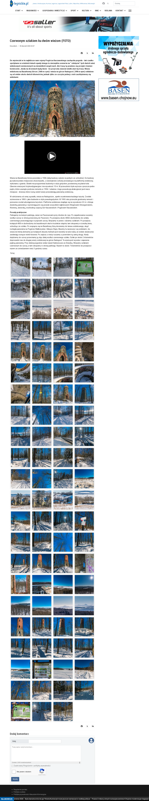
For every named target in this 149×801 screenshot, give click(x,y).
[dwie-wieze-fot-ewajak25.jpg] (20, 379)
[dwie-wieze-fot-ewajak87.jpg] (63, 696)
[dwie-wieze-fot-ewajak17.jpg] (20, 336)
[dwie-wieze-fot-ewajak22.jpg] (42, 358)
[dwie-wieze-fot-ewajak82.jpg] (42, 675)
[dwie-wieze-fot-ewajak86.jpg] (42, 696)
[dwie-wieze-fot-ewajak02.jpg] (42, 252)
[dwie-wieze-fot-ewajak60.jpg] (84, 548)
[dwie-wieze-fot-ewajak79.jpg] (63, 654)
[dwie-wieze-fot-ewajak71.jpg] (63, 612)
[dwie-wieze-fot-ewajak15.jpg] (63, 315)
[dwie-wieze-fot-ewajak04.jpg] (84, 252)
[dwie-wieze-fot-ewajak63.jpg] (63, 569)
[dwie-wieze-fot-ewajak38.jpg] (42, 442)
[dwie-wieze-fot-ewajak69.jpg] (20, 612)
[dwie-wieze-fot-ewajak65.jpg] (20, 590)
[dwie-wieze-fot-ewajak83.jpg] (63, 675)
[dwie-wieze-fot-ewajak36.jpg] (84, 421)
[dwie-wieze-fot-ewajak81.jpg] (20, 675)
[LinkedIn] (93, 38)
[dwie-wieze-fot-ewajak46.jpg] (42, 485)
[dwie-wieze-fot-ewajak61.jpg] (20, 569)
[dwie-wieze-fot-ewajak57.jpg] (20, 548)
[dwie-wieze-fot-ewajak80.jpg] (84, 654)
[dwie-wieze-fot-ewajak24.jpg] (84, 358)
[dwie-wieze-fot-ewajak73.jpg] (20, 633)
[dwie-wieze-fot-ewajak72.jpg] (84, 612)
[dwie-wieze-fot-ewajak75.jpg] (63, 633)
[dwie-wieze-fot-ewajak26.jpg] (42, 379)
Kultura (85, 11)
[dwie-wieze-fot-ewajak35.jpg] (63, 421)
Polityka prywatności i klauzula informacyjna (30, 779)
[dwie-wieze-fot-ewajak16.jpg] (84, 315)
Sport (73, 11)
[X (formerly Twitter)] (87, 38)
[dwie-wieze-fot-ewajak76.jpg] (84, 633)
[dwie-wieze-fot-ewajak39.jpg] (63, 442)
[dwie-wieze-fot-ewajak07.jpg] (63, 273)
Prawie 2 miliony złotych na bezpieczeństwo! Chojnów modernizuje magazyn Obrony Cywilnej (105, 799)
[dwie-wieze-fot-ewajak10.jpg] (42, 294)
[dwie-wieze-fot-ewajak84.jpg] (84, 675)
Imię (14, 726)
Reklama (108, 11)
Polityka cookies (19, 777)
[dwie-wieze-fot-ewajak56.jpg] (84, 527)
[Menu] (129, 10)
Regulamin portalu (20, 774)
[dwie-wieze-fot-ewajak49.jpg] (20, 506)
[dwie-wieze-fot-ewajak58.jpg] (42, 548)
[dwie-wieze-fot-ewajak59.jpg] (63, 548)
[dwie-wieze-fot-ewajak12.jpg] (84, 294)
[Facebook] (103, 3)
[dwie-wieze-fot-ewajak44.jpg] (84, 463)
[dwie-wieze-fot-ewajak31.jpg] (63, 400)
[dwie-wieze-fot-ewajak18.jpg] (42, 336)
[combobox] (124, 4)
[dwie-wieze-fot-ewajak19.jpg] (63, 336)
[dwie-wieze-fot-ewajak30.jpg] (42, 400)
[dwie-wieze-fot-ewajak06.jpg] (42, 273)
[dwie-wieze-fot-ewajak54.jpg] (42, 527)
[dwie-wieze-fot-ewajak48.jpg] (84, 485)
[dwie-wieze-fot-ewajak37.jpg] (20, 442)
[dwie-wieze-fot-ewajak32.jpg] (84, 400)
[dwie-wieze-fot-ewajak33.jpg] (20, 421)
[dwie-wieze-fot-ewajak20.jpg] (84, 336)
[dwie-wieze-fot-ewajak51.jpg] (63, 506)
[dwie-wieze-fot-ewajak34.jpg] (42, 421)
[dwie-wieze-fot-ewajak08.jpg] (84, 273)
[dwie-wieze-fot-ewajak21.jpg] (20, 358)
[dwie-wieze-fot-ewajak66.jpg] (42, 590)
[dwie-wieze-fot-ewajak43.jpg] (63, 463)
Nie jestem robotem (24, 757)
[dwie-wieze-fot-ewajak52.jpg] (84, 506)
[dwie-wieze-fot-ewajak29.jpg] (20, 400)
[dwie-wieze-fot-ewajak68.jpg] (84, 590)
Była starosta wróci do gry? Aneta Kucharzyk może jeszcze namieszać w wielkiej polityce (36, 799)
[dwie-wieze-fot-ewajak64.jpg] (84, 569)
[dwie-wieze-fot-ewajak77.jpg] (20, 654)
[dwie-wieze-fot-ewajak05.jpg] (20, 273)
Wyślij (15, 764)
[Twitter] (108, 3)
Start (17, 11)
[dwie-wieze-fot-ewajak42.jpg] (42, 463)
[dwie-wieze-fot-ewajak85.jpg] (20, 696)
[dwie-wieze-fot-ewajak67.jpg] (63, 590)
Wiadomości (31, 11)
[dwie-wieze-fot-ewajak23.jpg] (63, 358)
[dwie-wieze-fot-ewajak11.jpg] (63, 294)
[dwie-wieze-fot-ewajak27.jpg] (63, 379)
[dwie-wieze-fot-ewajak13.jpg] (20, 315)
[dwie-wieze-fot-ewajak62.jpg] (42, 569)
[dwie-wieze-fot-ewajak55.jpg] (63, 527)
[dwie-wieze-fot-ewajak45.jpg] (20, 485)
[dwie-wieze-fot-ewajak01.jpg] (20, 252)
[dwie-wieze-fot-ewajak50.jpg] (42, 506)
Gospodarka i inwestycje (53, 11)
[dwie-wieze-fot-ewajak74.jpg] (42, 633)
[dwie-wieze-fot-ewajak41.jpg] (20, 463)
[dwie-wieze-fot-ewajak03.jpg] (63, 252)
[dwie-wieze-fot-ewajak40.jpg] (84, 442)
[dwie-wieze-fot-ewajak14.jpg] (42, 315)
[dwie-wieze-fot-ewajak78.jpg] (42, 654)
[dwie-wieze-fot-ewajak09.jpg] (20, 294)
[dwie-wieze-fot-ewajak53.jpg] (20, 527)
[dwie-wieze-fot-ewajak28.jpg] (84, 379)
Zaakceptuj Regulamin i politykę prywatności (32, 751)
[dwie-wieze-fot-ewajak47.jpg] (63, 485)
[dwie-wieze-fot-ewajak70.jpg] (42, 612)
